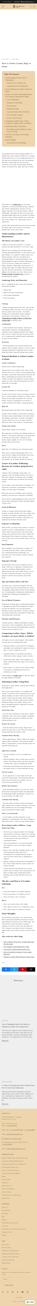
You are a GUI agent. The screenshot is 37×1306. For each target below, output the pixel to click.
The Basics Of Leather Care (16, 83)
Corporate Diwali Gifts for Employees (14, 1164)
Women (4, 1220)
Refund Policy (6, 1263)
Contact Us (5, 1182)
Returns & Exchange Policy (10, 1250)
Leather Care (6, 1198)
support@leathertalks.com (28, 1)
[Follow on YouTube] (23, 1292)
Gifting (4, 1235)
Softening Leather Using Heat (16, 126)
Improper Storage (13, 109)
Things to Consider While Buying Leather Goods (19, 957)
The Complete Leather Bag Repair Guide (16, 946)
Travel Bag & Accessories (10, 1223)
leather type (18, 675)
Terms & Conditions (8, 1189)
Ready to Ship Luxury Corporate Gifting (14, 1158)
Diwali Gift (5, 1020)
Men (3, 1216)
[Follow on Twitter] (8, 1292)
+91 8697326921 (12, 1125)
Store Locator (6, 1179)
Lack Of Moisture (13, 99)
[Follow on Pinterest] (18, 1292)
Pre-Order (5, 1213)
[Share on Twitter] (14, 969)
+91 (11, 1130)
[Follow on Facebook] (3, 1292)
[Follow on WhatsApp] (27, 1292)
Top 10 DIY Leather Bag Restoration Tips (17, 949)
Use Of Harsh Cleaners (15, 115)
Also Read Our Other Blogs (16, 143)
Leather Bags (15, 59)
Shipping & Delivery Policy (10, 1253)
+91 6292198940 (29, 1130)
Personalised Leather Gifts (10, 1167)
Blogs (3, 1176)
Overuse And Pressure (14, 118)
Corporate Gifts (7, 1232)
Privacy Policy (6, 1192)
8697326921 (17, 1)
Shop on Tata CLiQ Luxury (10, 1170)
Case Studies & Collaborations (11, 1195)
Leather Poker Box (7, 1081)
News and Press (7, 1185)
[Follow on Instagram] (13, 1292)
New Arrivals (6, 1210)
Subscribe (9, 1285)
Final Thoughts (11, 140)
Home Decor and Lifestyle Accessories (14, 1229)
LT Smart (5, 1226)
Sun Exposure (11, 106)
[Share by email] (31, 969)
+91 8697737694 (18, 1130)
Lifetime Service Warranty (10, 1257)
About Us (5, 1207)
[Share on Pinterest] (23, 969)
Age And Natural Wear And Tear (18, 112)
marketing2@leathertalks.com (16, 1148)
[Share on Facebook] (6, 969)
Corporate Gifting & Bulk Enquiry (13, 1161)
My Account (5, 1244)
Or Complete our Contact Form (11, 1138)
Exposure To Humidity (14, 103)
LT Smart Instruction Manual (11, 1173)
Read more (5, 1040)
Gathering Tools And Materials (17, 86)
